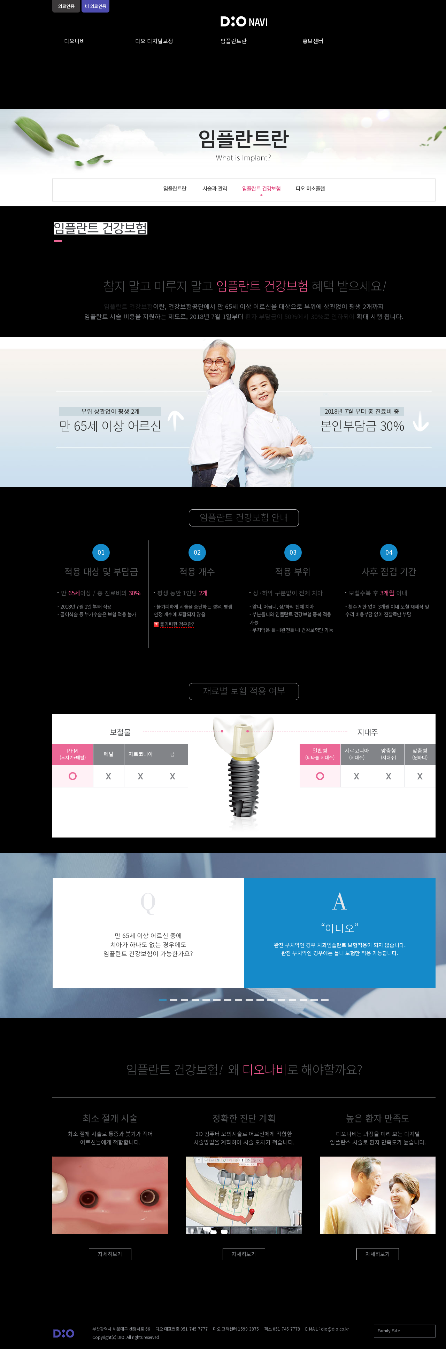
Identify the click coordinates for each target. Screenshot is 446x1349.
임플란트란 (234, 41)
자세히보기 (110, 1253)
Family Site (389, 1330)
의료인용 (66, 6)
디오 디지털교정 (154, 41)
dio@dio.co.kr (335, 1329)
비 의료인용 (95, 6)
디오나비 (74, 41)
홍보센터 (312, 41)
